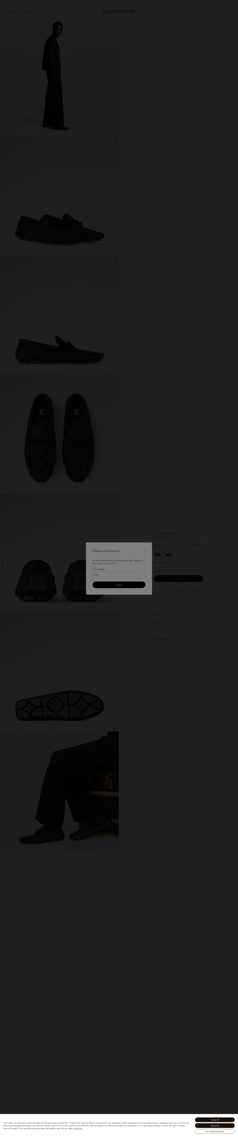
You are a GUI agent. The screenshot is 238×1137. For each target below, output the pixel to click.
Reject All (215, 1125)
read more (78, 1128)
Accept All (215, 1120)
